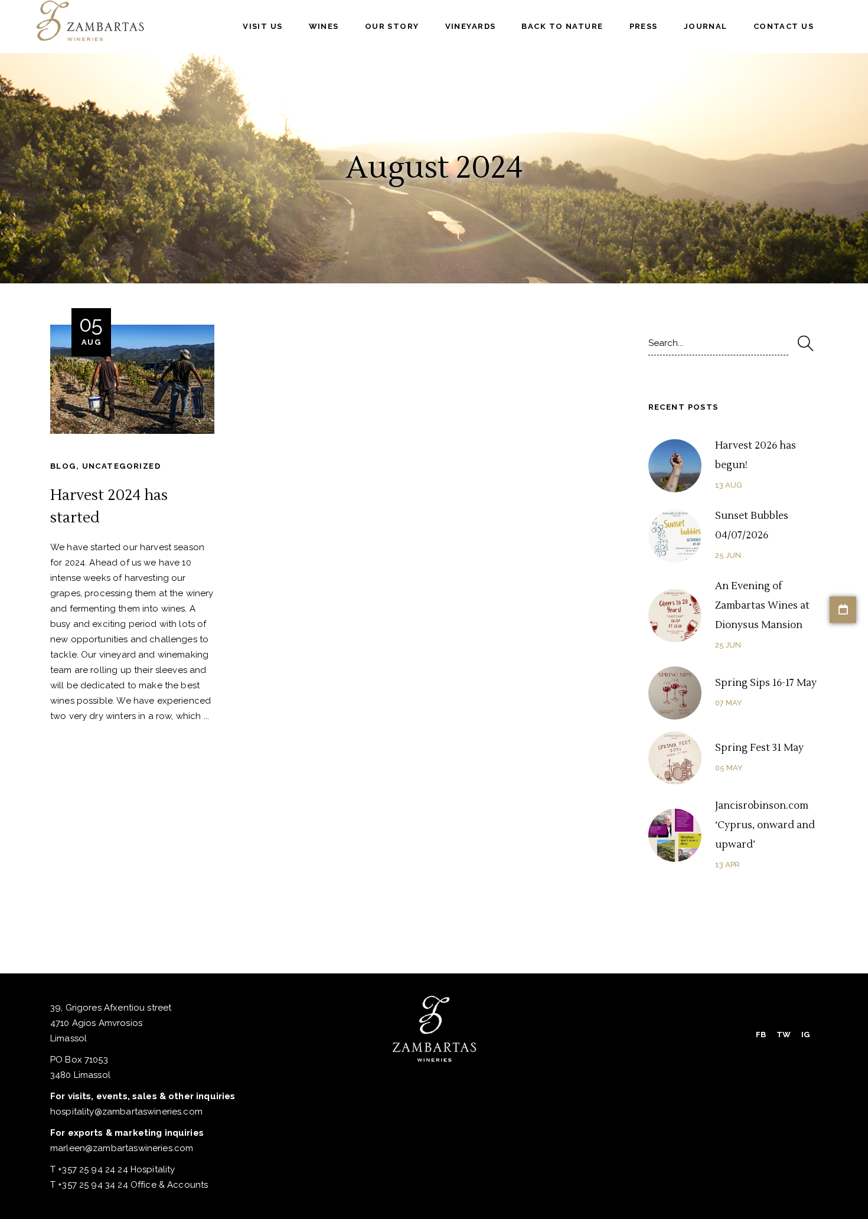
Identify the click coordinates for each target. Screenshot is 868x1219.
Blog (63, 466)
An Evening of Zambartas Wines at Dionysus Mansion (762, 606)
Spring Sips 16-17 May (766, 683)
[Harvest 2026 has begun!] (674, 465)
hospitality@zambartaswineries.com (126, 1111)
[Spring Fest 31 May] (674, 758)
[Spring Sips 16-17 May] (674, 693)
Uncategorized (121, 466)
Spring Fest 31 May (759, 747)
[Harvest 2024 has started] (132, 379)
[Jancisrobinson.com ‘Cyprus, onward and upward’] (674, 835)
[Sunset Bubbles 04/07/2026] (674, 536)
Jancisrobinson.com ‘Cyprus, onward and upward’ (765, 825)
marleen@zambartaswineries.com (121, 1148)
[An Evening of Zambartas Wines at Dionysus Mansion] (674, 615)
